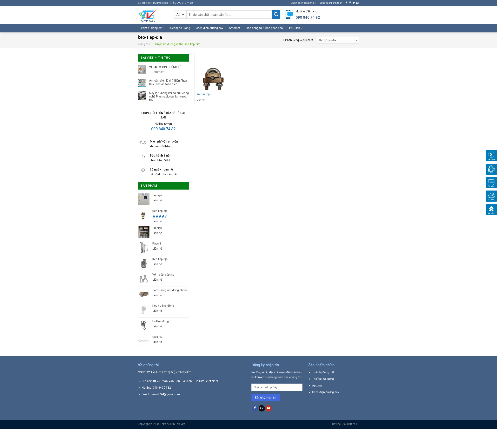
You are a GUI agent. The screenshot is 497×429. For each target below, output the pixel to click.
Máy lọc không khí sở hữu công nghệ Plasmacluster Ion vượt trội (169, 96)
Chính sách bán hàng (302, 2)
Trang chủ (144, 44)
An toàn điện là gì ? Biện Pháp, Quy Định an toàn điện (168, 82)
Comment (156, 72)
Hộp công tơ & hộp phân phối (264, 28)
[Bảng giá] (491, 156)
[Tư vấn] (491, 182)
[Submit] (276, 14)
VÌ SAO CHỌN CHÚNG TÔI (165, 67)
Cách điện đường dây (209, 28)
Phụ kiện (294, 28)
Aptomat (234, 28)
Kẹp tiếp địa (203, 94)
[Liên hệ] (491, 196)
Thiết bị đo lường (179, 28)
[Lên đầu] (491, 209)
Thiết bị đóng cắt (151, 28)
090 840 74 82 (163, 129)
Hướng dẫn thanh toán (330, 2)
